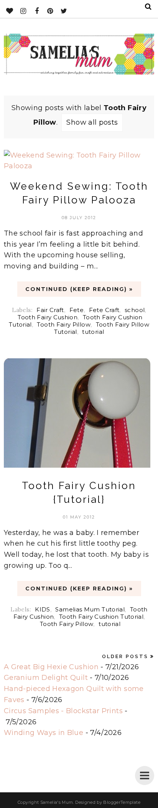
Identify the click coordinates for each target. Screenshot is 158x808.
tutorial (93, 331)
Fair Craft (50, 310)
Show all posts (92, 122)
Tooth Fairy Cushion (47, 317)
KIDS (42, 609)
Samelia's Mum (56, 802)
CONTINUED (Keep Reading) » (79, 289)
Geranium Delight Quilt (46, 677)
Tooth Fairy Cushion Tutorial (101, 616)
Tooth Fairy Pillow (63, 324)
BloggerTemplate (121, 802)
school (135, 310)
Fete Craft (104, 310)
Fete (76, 310)
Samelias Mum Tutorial (90, 609)
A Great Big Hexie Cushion (51, 667)
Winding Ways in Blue (43, 732)
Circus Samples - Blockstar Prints (63, 711)
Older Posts (125, 656)
